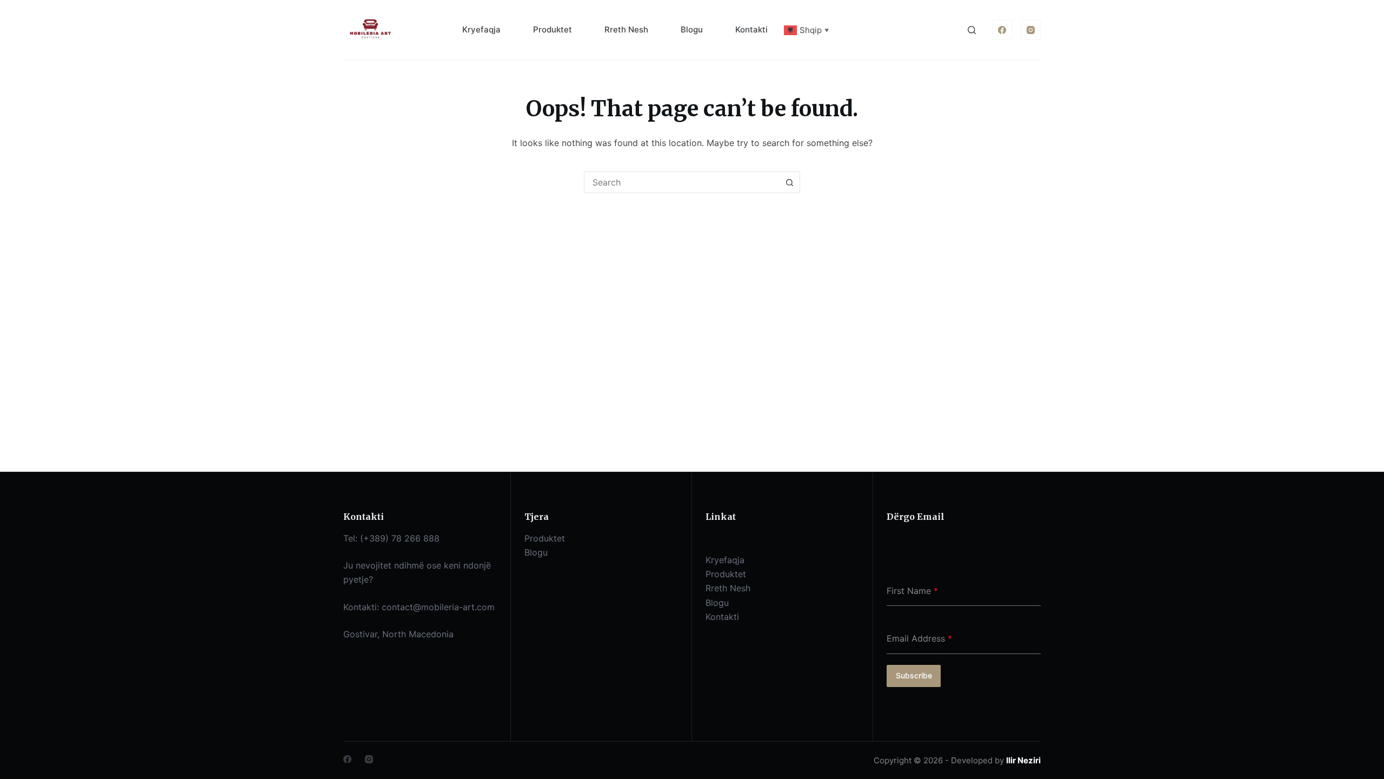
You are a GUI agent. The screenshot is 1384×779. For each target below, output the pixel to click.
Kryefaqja (481, 29)
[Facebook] (1002, 29)
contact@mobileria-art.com (438, 607)
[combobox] (681, 182)
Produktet (552, 29)
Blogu (692, 29)
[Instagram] (1031, 29)
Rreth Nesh (626, 29)
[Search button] (789, 182)
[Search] (972, 30)
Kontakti (751, 29)
